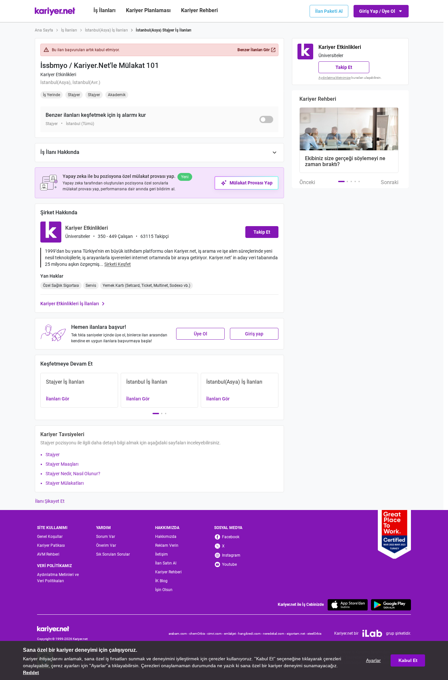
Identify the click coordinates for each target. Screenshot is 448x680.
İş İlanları (104, 10)
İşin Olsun (164, 589)
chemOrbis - (198, 633)
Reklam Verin (166, 545)
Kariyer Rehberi (168, 572)
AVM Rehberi (48, 554)
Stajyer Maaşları (62, 464)
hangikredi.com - (250, 633)
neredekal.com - (275, 633)
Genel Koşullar (50, 536)
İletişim (161, 554)
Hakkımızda (165, 536)
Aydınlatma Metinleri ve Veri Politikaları (58, 577)
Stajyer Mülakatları (65, 483)
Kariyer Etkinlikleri (58, 74)
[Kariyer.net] (62, 628)
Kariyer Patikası (51, 545)
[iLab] (372, 633)
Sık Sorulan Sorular (113, 554)
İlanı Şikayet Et (50, 501)
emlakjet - (231, 633)
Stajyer (53, 454)
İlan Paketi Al (329, 11)
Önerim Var (106, 545)
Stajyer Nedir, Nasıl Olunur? (73, 473)
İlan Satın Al (165, 563)
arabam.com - (179, 633)
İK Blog (161, 581)
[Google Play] (391, 604)
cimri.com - (215, 633)
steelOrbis (314, 633)
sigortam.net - (297, 633)
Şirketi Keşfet (117, 264)
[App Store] (348, 604)
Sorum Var (105, 536)
